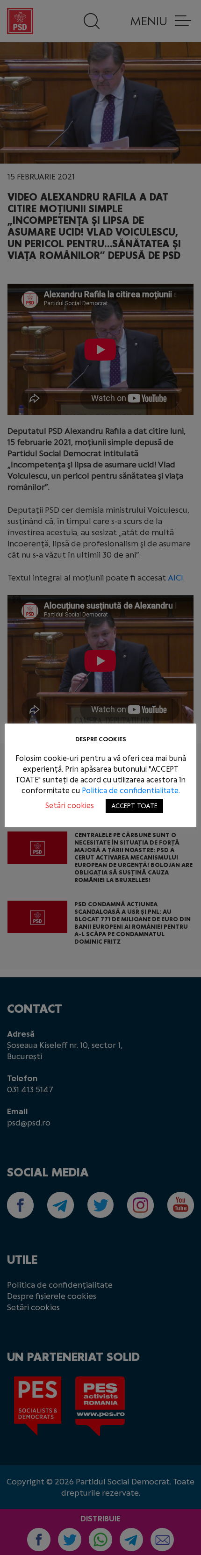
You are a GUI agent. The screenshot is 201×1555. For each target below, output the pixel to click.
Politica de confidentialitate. (131, 790)
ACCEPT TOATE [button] (134, 806)
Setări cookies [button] (69, 805)
